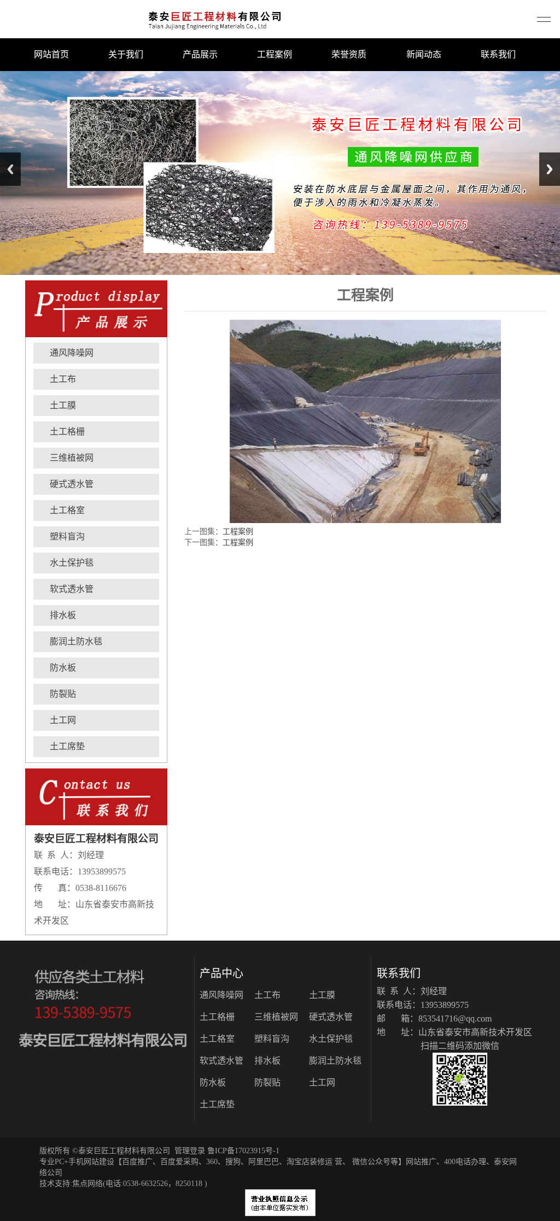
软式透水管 (72, 589)
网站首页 (51, 54)
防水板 (63, 667)
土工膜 (63, 405)
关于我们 (125, 54)
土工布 (63, 379)
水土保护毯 (72, 562)
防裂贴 (63, 693)
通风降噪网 (72, 352)
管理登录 (189, 1151)
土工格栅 (67, 431)
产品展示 (200, 54)
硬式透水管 (72, 484)
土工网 (63, 720)
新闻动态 (423, 54)
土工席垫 (67, 746)
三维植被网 (72, 457)
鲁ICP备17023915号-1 (243, 1151)
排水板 (63, 615)
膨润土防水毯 (76, 641)
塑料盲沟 (67, 536)
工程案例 (274, 54)
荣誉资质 (348, 54)
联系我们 (498, 54)
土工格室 (67, 510)
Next (549, 169)
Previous (10, 169)
